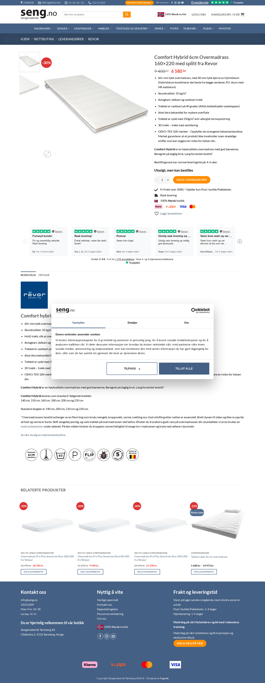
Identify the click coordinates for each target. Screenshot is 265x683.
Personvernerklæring (110, 613)
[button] (199, 14)
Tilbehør (189, 28)
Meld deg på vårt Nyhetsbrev (192, 622)
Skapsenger (82, 28)
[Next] (142, 105)
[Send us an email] (179, 3)
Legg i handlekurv (191, 179)
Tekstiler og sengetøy (131, 28)
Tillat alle (184, 368)
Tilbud (207, 28)
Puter (174, 28)
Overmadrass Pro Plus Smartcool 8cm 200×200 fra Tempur (160, 558)
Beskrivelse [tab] (28, 275)
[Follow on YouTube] (182, 3)
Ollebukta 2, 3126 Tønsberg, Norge (42, 634)
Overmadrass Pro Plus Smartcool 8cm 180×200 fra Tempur (47, 558)
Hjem (25, 39)
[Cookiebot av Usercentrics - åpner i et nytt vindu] (194, 310)
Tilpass (130, 368)
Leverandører (71, 39)
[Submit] (127, 15)
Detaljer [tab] (133, 322)
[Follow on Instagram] (175, 3)
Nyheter (225, 28)
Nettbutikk (44, 39)
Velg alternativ (34, 571)
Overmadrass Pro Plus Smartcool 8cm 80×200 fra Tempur (103, 558)
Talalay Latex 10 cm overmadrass (209, 556)
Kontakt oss (104, 604)
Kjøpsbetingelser (107, 609)
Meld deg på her (190, 643)
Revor (93, 39)
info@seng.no (29, 600)
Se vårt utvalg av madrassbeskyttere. (43, 434)
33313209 (27, 604)
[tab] (44, 275)
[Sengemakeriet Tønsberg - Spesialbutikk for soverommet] (39, 15)
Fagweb (164, 678)
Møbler (103, 28)
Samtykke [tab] (78, 322)
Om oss (101, 618)
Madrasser (42, 28)
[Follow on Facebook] (172, 3)
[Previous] (49, 105)
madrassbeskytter (32, 426)
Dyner (159, 28)
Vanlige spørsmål (107, 600)
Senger (62, 28)
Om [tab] (186, 322)
